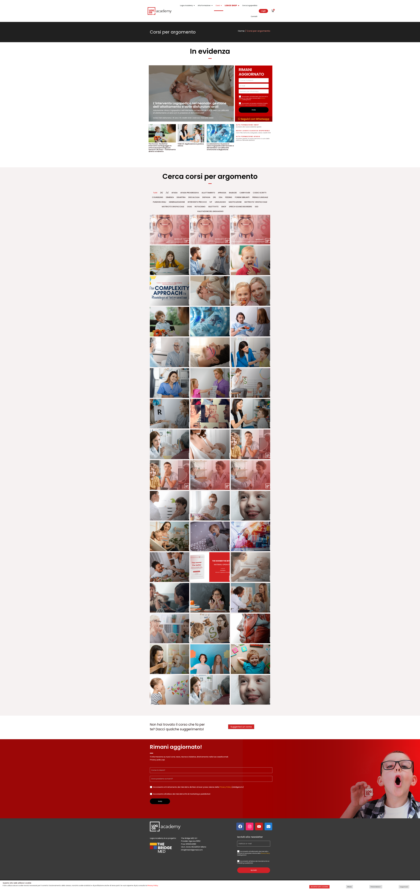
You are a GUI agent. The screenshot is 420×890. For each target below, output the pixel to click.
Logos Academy (186, 5)
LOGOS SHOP (231, 5)
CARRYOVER (245, 192)
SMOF (223, 206)
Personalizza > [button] (376, 887)
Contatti (254, 16)
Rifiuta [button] (349, 887)
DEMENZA (170, 197)
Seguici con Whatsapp (254, 119)
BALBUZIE (233, 192)
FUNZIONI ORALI (159, 202)
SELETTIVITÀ (213, 206)
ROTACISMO (200, 206)
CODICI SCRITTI (259, 192)
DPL (214, 197)
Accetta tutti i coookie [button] (319, 887)
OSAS (189, 206)
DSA (220, 197)
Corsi (218, 5)
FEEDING (228, 197)
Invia (254, 110)
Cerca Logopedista (249, 5)
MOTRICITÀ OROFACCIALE (173, 206)
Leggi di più (404, 887)
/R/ (161, 192)
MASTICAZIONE (235, 202)
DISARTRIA (181, 197)
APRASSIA (222, 192)
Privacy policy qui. (157, 760)
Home (241, 30)
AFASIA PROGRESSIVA (189, 192)
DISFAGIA (206, 197)
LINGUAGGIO (220, 202)
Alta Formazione (204, 5)
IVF (211, 202)
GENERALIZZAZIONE (177, 202)
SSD (256, 206)
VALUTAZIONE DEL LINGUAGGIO (210, 211)
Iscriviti (254, 870)
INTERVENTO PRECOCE (197, 202)
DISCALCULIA (194, 197)
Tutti (155, 192)
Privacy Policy (225, 787)
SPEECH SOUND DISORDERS (240, 206)
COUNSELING (157, 197)
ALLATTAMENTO (208, 192)
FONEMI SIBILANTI (242, 197)
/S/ (167, 192)
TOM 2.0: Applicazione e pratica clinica (191, 145)
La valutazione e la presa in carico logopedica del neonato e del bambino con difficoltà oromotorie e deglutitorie (220, 147)
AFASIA (175, 192)
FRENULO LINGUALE (260, 197)
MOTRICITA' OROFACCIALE (255, 202)
